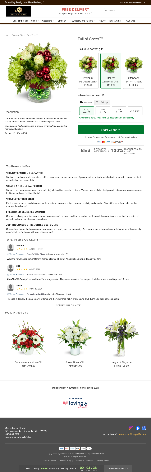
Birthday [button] (62, 20)
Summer (35, 20)
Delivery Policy (103, 461)
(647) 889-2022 (12, 433)
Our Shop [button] (131, 20)
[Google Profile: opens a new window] (144, 428)
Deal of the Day (20, 20)
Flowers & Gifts (17, 35)
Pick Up (104, 102)
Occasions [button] (47, 20)
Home (6, 35)
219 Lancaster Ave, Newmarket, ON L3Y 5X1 (26, 431)
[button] (143, 459)
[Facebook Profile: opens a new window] (138, 428)
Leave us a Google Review (132, 434)
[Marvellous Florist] (26, 11)
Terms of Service (49, 461)
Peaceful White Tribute (36, 254)
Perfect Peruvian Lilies (36, 294)
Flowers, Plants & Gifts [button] (110, 20)
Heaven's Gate (33, 274)
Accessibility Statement (83, 461)
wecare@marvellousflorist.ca (18, 436)
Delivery (88, 102)
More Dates (135, 110)
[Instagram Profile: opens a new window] (131, 428)
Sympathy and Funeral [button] (83, 20)
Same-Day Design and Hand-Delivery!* (24, 2)
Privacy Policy (65, 461)
